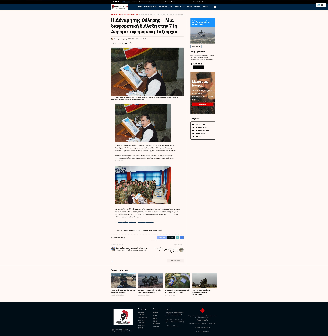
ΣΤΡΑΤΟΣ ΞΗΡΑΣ (120, 295)
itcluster (130, 331)
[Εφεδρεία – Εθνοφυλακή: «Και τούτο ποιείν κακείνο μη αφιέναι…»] (150, 280)
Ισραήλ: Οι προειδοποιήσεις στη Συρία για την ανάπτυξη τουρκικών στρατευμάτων (175, 314)
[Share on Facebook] (119, 43)
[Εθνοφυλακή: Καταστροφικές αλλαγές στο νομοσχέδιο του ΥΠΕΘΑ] (177, 280)
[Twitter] (114, 2)
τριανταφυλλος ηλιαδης (156, 230)
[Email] (126, 43)
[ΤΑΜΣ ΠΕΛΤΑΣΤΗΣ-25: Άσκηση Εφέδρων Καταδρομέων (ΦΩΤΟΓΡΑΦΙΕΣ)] (204, 280)
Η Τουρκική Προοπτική (173, 326)
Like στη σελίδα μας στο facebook (127, 222)
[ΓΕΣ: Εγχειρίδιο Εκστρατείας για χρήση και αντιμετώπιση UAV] (123, 280)
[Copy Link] (130, 43)
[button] (188, 1)
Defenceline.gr (124, 329)
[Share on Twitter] (122, 43)
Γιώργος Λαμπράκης (121, 39)
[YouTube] (116, 2)
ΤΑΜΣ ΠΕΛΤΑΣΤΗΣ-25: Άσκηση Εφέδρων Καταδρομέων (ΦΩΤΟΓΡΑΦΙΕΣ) (201, 292)
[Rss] (120, 2)
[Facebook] (112, 2)
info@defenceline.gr (204, 327)
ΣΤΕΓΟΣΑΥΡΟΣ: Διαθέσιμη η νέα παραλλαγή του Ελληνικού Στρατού (149, 1)
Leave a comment (176, 260)
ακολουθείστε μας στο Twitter (145, 222)
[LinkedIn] (118, 2)
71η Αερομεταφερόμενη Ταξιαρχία (131, 230)
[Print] (182, 237)
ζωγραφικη (145, 230)
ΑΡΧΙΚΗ (113, 295)
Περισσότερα (202, 104)
